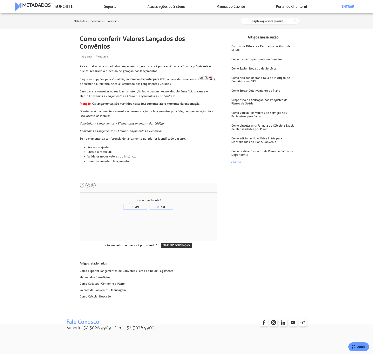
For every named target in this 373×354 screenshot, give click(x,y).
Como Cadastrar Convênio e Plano (102, 283)
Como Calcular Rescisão (95, 296)
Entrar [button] (348, 6)
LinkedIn (93, 185)
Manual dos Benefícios (95, 277)
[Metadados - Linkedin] (283, 322)
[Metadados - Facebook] (264, 322)
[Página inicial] (33, 6)
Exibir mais (236, 162)
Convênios (113, 21)
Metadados (80, 21)
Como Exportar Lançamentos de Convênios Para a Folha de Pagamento (126, 271)
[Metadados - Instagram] (273, 322)
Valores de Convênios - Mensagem (103, 290)
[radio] (135, 207)
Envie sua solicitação (176, 245)
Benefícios (97, 21)
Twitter (87, 185)
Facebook (82, 185)
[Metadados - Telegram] (303, 322)
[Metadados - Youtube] (293, 322)
